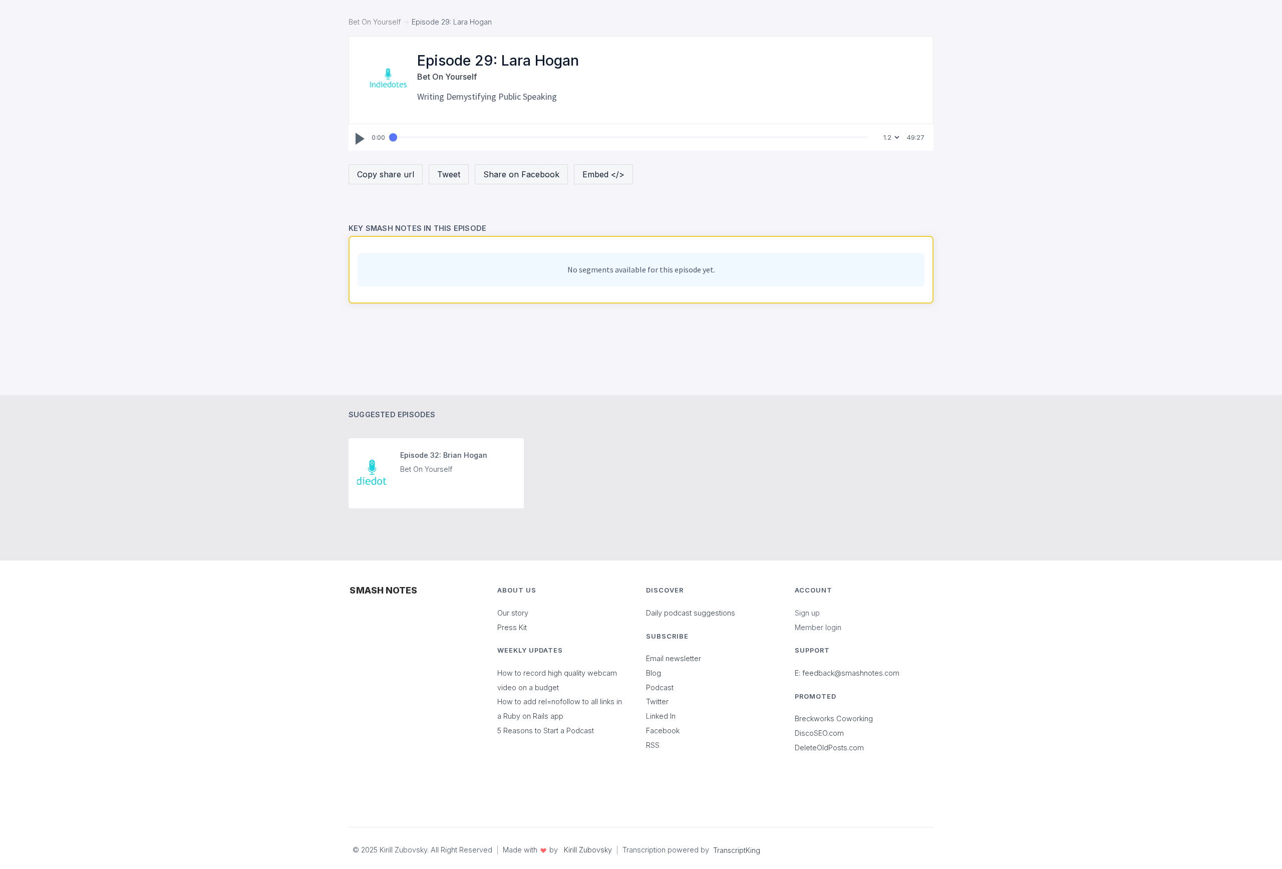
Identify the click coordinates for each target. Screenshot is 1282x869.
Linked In (661, 716)
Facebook (663, 730)
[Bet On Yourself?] (388, 79)
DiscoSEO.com (819, 733)
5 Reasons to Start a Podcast (545, 730)
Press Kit (512, 627)
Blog (653, 673)
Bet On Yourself (375, 22)
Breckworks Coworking (834, 718)
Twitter (657, 701)
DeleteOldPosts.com (829, 747)
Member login (818, 627)
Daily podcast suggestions (690, 613)
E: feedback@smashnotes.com (847, 673)
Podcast (660, 687)
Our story (512, 613)
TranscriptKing (736, 850)
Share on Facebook (521, 174)
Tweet (448, 174)
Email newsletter (673, 658)
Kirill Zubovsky (588, 849)
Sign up (807, 613)
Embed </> (603, 174)
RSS (653, 745)
